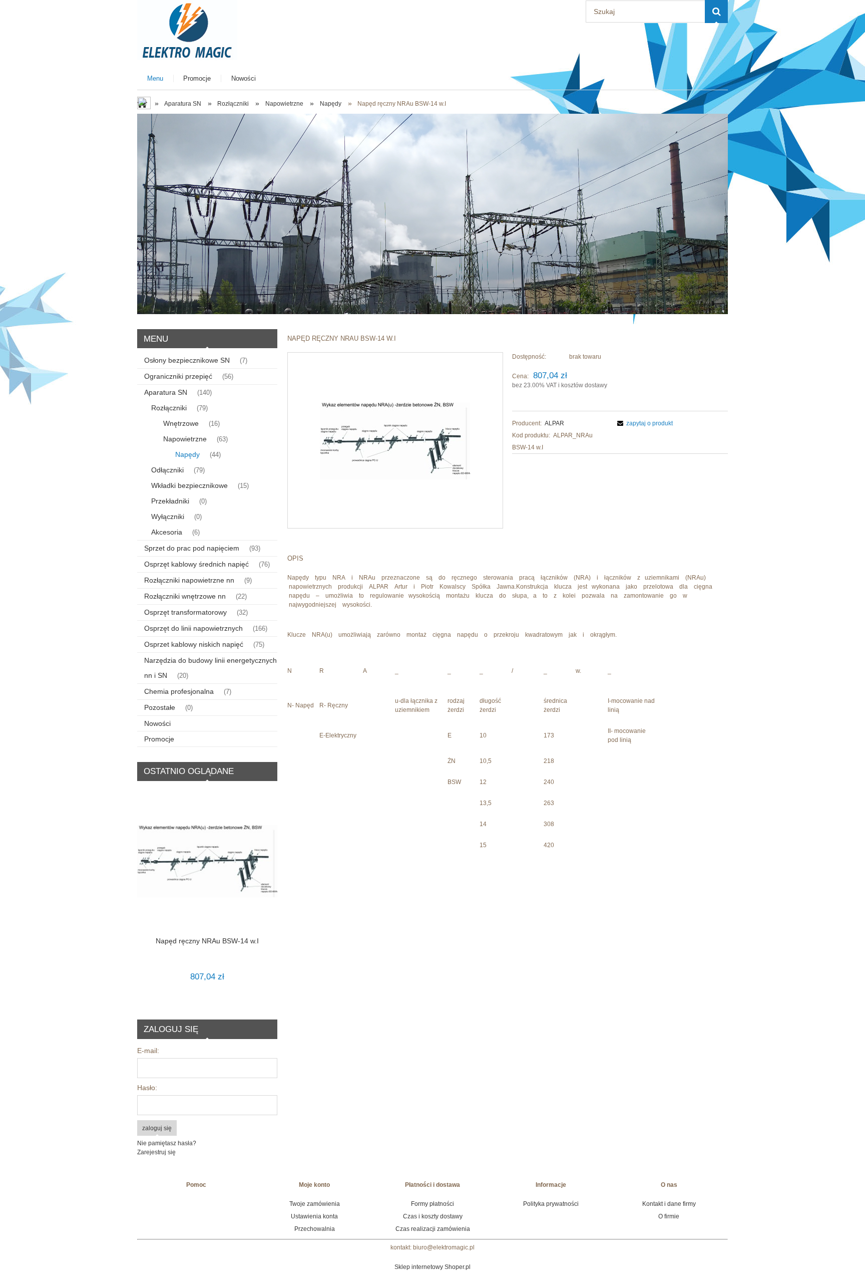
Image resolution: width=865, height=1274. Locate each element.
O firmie (668, 1216)
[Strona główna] (187, 29)
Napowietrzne (185, 439)
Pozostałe (159, 707)
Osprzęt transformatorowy (185, 612)
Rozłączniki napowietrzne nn (189, 580)
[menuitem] (155, 78)
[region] (432, 214)
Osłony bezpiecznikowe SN (187, 360)
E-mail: (148, 1051)
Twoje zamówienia (314, 1203)
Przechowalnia (314, 1228)
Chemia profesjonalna (179, 691)
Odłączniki (167, 470)
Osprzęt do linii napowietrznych (193, 628)
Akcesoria (166, 532)
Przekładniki (170, 501)
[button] (643, 423)
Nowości (157, 723)
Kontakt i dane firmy (669, 1203)
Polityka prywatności (551, 1203)
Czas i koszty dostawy (433, 1216)
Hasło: (147, 1088)
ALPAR (554, 423)
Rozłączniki (169, 408)
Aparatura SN (165, 392)
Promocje (159, 739)
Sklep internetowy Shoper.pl (432, 1266)
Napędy (187, 454)
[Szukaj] (716, 11)
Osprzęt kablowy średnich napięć (196, 564)
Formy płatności (432, 1203)
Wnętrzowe (181, 423)
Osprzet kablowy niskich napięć (193, 644)
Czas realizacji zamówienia (432, 1228)
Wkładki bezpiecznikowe (189, 485)
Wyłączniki (167, 517)
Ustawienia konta (314, 1216)
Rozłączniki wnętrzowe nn (185, 596)
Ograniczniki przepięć (178, 376)
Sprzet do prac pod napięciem (191, 548)
